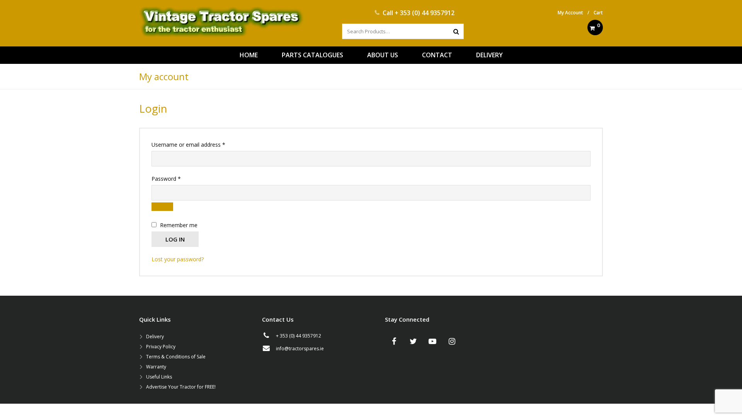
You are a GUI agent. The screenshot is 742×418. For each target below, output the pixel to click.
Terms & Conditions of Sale (176, 356)
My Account (570, 12)
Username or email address (199, 144)
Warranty (156, 366)
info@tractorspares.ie (300, 348)
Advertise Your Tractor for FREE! (181, 387)
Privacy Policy (160, 346)
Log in (175, 239)
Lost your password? (177, 259)
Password (177, 178)
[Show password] (162, 206)
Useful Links (159, 376)
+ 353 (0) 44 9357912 (424, 13)
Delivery (155, 336)
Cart (598, 12)
